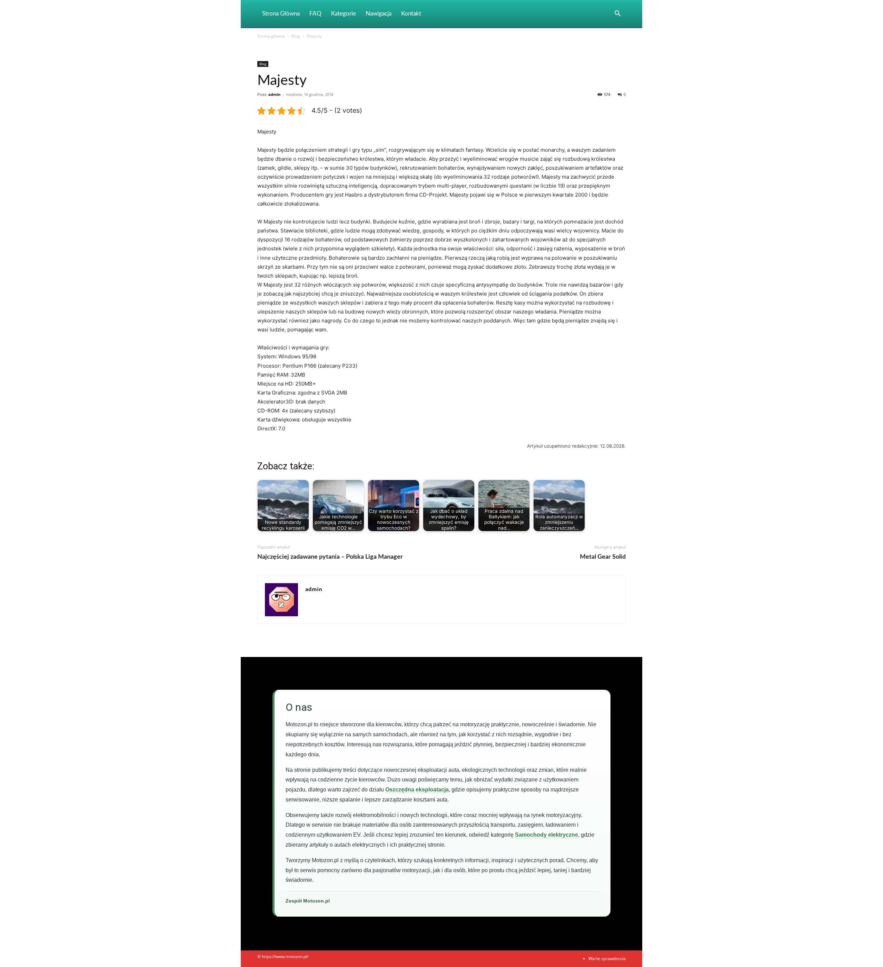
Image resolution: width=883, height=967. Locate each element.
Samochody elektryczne (546, 835)
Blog (295, 36)
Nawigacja (378, 14)
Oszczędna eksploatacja (417, 789)
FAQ (315, 14)
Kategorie (343, 14)
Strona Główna (281, 14)
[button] (617, 14)
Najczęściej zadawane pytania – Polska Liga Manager (330, 557)
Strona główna (271, 36)
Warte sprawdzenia (607, 958)
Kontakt (411, 14)
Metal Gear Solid (603, 557)
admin (274, 94)
